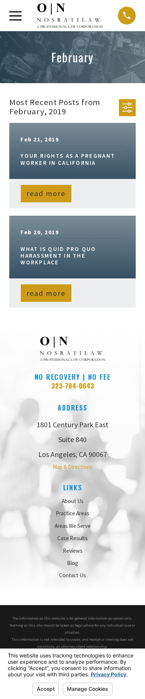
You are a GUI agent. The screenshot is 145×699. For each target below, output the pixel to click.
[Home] (70, 15)
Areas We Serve (73, 525)
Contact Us (72, 575)
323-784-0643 (72, 385)
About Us (73, 500)
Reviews (73, 550)
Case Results (72, 538)
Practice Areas (72, 513)
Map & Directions (73, 466)
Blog (72, 562)
